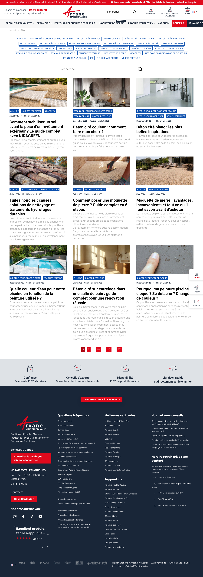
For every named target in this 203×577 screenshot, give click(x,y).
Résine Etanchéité (112, 425)
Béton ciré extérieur (89, 38)
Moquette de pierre (115, 53)
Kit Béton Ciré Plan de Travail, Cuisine (121, 494)
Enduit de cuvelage (113, 507)
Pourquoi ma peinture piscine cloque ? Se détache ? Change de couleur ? (162, 293)
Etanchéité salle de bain (169, 48)
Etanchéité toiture (112, 443)
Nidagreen (135, 53)
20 (108, 349)
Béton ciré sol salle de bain (84, 43)
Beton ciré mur (112, 38)
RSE (91, 58)
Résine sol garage (112, 448)
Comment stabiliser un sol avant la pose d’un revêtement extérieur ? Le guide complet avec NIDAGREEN (36, 129)
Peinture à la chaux (74, 58)
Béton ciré (109, 439)
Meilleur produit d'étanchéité (117, 421)
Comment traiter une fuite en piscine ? (168, 436)
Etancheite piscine (141, 48)
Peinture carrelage (113, 457)
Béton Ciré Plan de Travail (140, 38)
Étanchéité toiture (89, 53)
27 (119, 349)
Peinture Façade (112, 452)
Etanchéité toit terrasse (115, 503)
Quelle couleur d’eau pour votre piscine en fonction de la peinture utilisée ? (37, 293)
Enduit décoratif (86, 48)
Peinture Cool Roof (113, 525)
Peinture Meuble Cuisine (115, 485)
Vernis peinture (131, 58)
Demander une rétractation (101, 399)
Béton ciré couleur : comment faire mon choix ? (99, 129)
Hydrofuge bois (111, 538)
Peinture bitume (112, 489)
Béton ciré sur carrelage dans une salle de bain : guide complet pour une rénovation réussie (99, 296)
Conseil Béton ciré (147, 43)
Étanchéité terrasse (63, 53)
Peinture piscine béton (114, 547)
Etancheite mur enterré (113, 48)
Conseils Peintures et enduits (37, 48)
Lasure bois (110, 534)
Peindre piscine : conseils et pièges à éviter (170, 440)
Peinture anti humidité (114, 511)
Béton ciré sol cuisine (52, 43)
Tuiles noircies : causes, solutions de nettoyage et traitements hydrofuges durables (32, 207)
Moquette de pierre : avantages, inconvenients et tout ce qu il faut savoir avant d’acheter (164, 205)
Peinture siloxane (112, 465)
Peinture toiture (111, 520)
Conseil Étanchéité (172, 43)
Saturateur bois (111, 543)
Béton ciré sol (28, 43)
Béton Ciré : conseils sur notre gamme (51, 38)
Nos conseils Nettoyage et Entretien (166, 53)
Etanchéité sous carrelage (31, 53)
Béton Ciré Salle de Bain (172, 38)
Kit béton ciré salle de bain (116, 529)
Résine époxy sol (112, 461)
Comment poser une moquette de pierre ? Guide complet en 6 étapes (100, 205)
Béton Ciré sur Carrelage (118, 43)
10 (98, 349)
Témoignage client (107, 58)
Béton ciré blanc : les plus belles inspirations (159, 129)
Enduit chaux (65, 48)
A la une (21, 38)
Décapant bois (111, 516)
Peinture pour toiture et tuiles (117, 470)
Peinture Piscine (112, 434)
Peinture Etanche (112, 430)
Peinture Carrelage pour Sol (116, 498)
